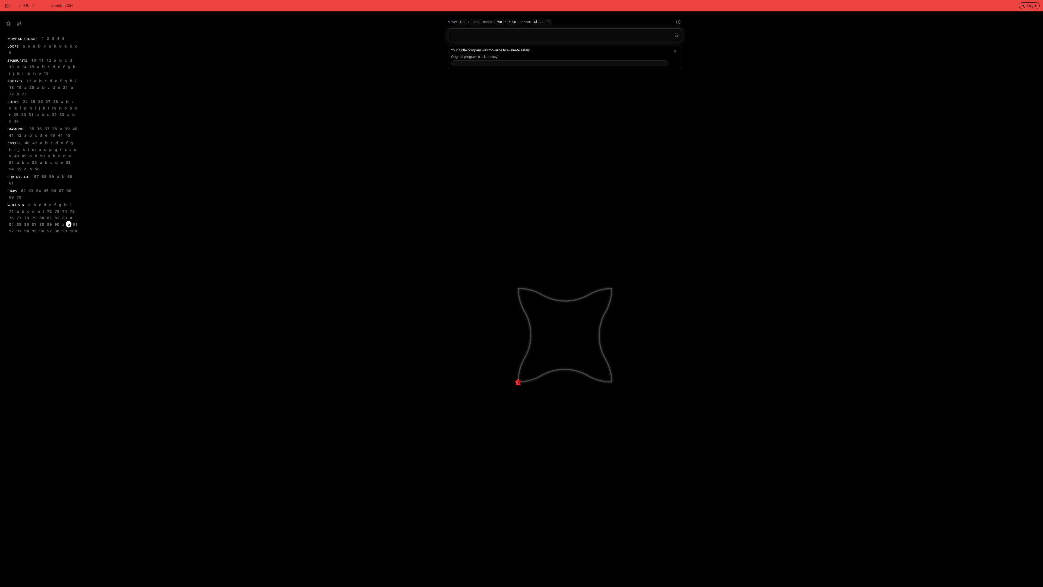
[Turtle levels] (19, 23)
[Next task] (33, 6)
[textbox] (565, 35)
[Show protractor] (678, 22)
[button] (559, 63)
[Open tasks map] (7, 6)
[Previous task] (19, 6)
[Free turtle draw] (8, 23)
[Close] (675, 51)
